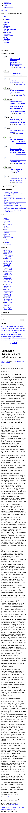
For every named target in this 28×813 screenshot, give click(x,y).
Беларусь (18, 328)
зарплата (19, 338)
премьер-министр (15, 336)
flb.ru (9, 797)
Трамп (2, 332)
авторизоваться (13, 805)
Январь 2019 (8, 261)
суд (10, 343)
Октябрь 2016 (8, 289)
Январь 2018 (8, 270)
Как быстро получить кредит (17, 131)
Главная (6, 2)
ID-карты (6, 326)
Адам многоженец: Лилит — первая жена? (17, 140)
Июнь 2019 (7, 258)
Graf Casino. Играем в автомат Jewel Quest (17, 82)
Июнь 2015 (7, 305)
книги (6, 334)
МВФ (18, 326)
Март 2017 (7, 281)
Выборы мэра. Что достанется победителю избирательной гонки (18, 120)
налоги (10, 340)
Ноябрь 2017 (8, 271)
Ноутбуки (7, 31)
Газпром (4, 330)
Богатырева (22, 328)
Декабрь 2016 (8, 286)
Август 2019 (7, 257)
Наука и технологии (10, 29)
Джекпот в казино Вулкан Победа (16, 170)
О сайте (6, 5)
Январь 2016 (8, 304)
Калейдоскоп (8, 22)
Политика (7, 34)
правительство (4, 336)
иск (4, 334)
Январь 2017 (8, 284)
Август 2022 (7, 250)
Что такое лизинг (16, 73)
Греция (8, 330)
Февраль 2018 (8, 268)
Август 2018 (7, 263)
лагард (2, 340)
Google (2, 326)
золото (23, 338)
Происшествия (8, 36)
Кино (5, 24)
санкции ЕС (7, 343)
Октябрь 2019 (8, 253)
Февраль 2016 (8, 302)
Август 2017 (7, 276)
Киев (12, 326)
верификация (4, 338)
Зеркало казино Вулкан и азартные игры (18, 160)
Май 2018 (7, 265)
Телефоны (7, 39)
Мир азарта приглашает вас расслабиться (18, 179)
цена (14, 342)
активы (20, 336)
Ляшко (11, 330)
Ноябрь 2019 (8, 252)
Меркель (21, 326)
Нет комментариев (21, 67)
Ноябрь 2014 (8, 309)
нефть (15, 340)
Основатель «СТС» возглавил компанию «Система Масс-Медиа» (17, 150)
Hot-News (4, 10)
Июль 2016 (7, 294)
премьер (9, 336)
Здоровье (7, 19)
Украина (14, 332)
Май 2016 (7, 297)
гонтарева (9, 338)
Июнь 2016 (7, 296)
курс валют (11, 334)
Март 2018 (7, 266)
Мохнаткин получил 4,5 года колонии (13, 807)
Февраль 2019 (8, 260)
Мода (6, 27)
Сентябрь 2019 (8, 255)
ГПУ (25, 328)
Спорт (6, 37)
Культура (7, 26)
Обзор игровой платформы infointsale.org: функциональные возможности (16, 62)
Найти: (3, 320)
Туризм (6, 40)
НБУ (3, 328)
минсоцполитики (7, 332)
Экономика (7, 42)
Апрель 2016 (8, 299)
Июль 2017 (7, 278)
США (15, 330)
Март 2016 (7, 301)
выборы (14, 338)
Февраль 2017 (8, 283)
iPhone (9, 326)
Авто (5, 16)
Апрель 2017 (8, 279)
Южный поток (18, 334)
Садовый (23, 330)
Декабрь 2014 (8, 307)
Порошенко (12, 328)
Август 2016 (7, 292)
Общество (7, 32)
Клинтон (15, 326)
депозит (20, 332)
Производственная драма (9, 809)
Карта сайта (7, 3)
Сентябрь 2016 (8, 291)
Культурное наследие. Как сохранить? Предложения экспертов (18, 92)
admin (3, 361)
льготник (6, 340)
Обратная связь (8, 7)
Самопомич (19, 330)
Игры (6, 21)
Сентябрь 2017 (8, 275)
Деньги (6, 18)
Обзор (6, 328)
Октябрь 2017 (8, 273)
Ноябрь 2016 (8, 288)
